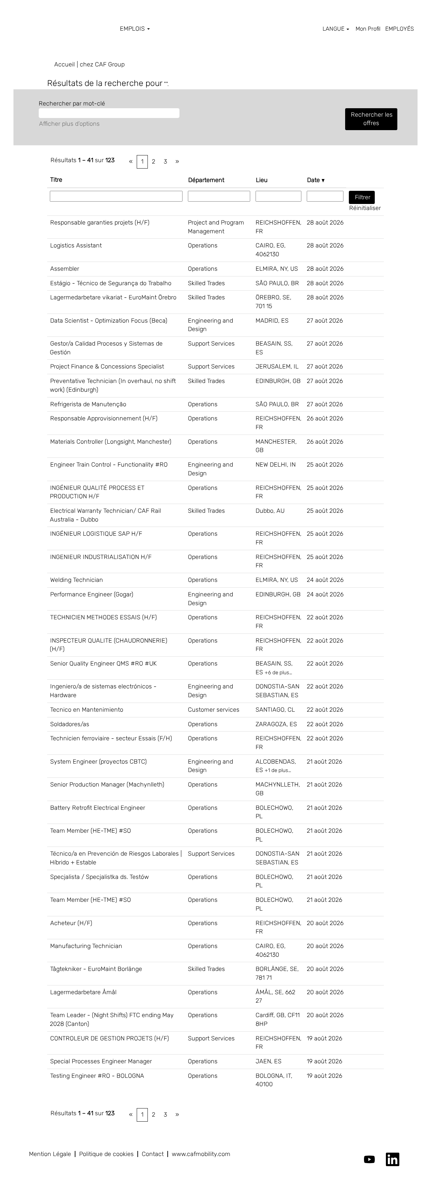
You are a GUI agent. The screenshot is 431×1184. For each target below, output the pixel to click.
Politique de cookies (106, 1154)
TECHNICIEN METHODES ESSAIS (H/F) (103, 617)
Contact (153, 1154)
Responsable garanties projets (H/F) (100, 222)
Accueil (64, 64)
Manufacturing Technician (86, 946)
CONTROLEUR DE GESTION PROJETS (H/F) (109, 1038)
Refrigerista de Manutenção (88, 404)
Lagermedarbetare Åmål (83, 992)
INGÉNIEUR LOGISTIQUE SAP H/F (96, 533)
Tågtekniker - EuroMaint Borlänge (96, 969)
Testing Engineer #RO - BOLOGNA (97, 1075)
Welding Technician (76, 580)
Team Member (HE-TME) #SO (90, 830)
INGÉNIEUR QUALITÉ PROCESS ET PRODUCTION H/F (97, 492)
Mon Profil (368, 28)
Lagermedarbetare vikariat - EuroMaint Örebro (113, 297)
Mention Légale (50, 1154)
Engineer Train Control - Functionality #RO (109, 464)
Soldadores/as (69, 724)
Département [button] (206, 180)
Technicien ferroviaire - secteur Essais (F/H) (111, 738)
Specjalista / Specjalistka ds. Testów (99, 877)
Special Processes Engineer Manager (101, 1061)
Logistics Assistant (76, 245)
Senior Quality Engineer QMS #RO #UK (103, 663)
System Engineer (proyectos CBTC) (98, 761)
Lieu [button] (262, 180)
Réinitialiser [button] (365, 208)
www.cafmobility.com (201, 1154)
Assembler (64, 268)
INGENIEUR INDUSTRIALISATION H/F (101, 557)
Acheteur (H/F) (71, 923)
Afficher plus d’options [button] (69, 123)
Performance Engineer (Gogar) (91, 594)
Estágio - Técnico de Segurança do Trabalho (110, 283)
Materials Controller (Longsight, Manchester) (110, 441)
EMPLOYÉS (399, 28)
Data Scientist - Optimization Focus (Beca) (108, 320)
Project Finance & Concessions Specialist (107, 366)
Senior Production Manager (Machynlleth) (107, 784)
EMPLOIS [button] (133, 28)
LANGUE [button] (334, 28)
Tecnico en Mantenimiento (86, 709)
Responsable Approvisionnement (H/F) (104, 418)
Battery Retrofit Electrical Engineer (97, 807)
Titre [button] (56, 179)
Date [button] (314, 180)
